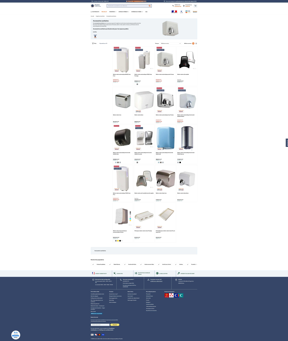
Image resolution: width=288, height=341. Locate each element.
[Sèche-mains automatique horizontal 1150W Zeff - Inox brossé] (163, 162)
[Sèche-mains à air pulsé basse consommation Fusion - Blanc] (114, 240)
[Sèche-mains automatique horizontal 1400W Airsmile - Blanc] (135, 162)
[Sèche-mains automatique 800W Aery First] (122, 60)
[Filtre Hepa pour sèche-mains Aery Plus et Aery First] (165, 216)
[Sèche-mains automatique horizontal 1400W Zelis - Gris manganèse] (118, 162)
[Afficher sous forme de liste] (196, 43)
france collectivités (98, 338)
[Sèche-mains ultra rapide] (187, 60)
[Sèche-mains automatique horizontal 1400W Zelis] (122, 138)
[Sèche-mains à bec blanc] (187, 179)
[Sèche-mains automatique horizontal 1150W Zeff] (165, 138)
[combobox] (129, 5)
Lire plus (95, 31)
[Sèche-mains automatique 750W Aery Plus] (122, 179)
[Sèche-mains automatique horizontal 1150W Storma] (187, 138)
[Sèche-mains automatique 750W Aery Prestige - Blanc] (135, 84)
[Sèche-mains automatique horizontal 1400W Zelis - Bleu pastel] (116, 162)
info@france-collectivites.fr (156, 281)
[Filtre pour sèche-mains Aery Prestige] (144, 216)
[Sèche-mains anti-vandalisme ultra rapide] (144, 179)
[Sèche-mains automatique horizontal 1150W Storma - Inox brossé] (178, 162)
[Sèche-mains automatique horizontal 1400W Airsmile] (144, 138)
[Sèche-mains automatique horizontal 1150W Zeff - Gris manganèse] (161, 162)
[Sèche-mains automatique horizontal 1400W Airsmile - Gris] (137, 162)
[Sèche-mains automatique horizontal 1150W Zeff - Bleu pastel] (158, 162)
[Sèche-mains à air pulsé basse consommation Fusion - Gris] (116, 240)
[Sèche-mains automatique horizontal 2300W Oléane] (187, 100)
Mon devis (287, 143)
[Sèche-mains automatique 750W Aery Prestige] (144, 60)
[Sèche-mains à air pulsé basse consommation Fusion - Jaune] (118, 240)
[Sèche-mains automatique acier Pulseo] (165, 60)
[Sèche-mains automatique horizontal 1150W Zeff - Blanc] (156, 162)
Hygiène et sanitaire (100, 16)
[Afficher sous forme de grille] (193, 43)
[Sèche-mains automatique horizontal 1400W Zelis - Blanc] (114, 162)
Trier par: (157, 43)
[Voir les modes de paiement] (184, 10)
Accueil (92, 16)
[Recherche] (150, 6)
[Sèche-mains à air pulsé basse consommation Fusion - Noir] (120, 240)
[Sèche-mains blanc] (144, 100)
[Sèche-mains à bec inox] (165, 179)
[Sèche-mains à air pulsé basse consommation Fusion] (122, 216)
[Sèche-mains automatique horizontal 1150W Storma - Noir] (180, 162)
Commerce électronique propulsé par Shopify (113, 338)
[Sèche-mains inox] (122, 100)
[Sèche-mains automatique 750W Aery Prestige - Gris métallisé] (137, 84)
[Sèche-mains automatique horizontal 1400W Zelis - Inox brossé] (120, 162)
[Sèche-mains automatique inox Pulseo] (165, 100)
